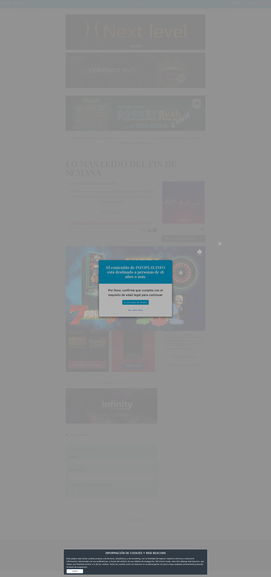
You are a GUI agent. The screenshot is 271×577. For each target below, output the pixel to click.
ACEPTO (75, 571)
